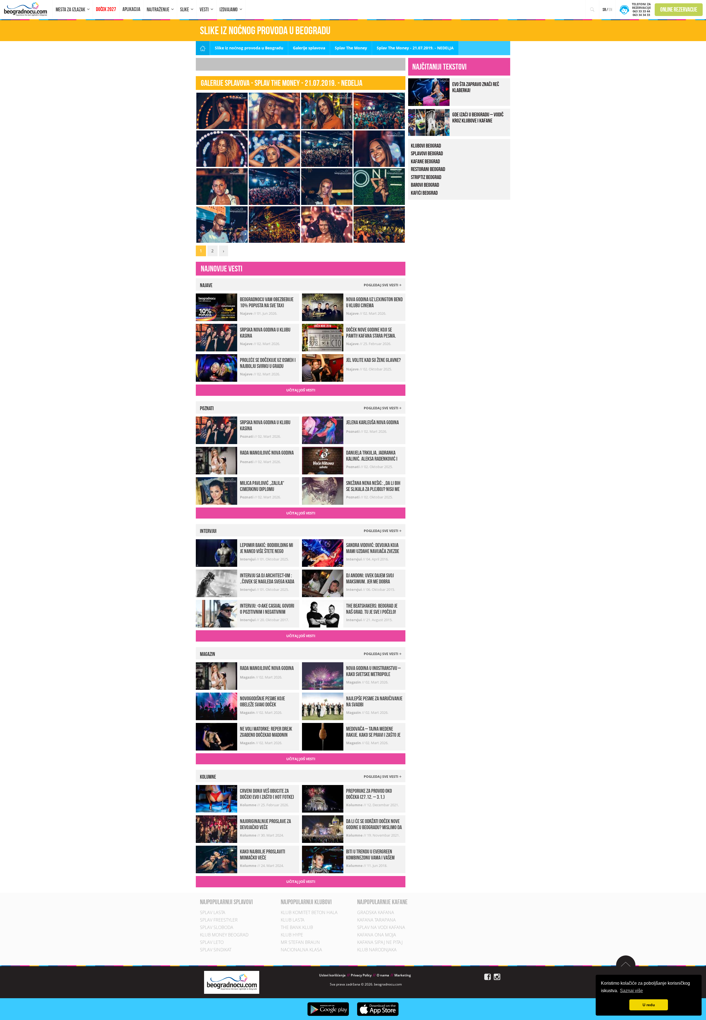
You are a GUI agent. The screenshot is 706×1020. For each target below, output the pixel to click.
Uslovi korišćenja (332, 975)
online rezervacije (678, 9)
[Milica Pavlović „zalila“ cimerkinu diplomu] (216, 490)
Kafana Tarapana (376, 920)
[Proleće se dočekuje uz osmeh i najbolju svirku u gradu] (216, 367)
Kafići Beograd (424, 193)
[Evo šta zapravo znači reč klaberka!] (429, 91)
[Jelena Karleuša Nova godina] (322, 429)
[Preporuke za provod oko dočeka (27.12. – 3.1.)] (322, 798)
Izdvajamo (229, 9)
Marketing (402, 975)
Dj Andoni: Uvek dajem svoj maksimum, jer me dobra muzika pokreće (370, 581)
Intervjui (248, 559)
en (610, 9)
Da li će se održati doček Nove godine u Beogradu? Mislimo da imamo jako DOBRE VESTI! (374, 827)
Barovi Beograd (425, 185)
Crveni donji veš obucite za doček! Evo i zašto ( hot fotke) (267, 794)
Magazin (248, 677)
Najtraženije (158, 9)
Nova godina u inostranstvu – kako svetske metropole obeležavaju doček (373, 674)
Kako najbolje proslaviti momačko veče (262, 854)
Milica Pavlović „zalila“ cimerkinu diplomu (262, 486)
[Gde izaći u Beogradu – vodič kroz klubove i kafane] (429, 121)
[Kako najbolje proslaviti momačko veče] (216, 859)
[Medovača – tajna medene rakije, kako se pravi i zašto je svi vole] (322, 736)
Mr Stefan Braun (300, 942)
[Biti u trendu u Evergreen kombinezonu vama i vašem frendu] (322, 859)
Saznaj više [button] (631, 990)
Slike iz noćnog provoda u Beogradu (249, 47)
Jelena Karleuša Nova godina (372, 422)
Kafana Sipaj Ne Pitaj (380, 942)
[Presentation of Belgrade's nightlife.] (26, 9)
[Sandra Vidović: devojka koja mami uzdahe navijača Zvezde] (322, 552)
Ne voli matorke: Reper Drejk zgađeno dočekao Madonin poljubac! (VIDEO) (266, 735)
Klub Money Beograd (224, 935)
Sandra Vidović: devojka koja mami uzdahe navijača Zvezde (372, 548)
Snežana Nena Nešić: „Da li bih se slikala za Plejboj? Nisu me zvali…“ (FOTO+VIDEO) (373, 489)
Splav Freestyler (219, 920)
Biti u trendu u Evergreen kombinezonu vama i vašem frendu (370, 857)
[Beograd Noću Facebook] (487, 976)
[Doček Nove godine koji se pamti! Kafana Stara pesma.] (322, 337)
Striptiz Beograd (426, 177)
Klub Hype (292, 935)
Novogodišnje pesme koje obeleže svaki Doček (262, 701)
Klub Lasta (292, 920)
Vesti (204, 9)
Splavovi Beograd (427, 153)
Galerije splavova (309, 47)
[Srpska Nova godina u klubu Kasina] (216, 337)
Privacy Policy (361, 975)
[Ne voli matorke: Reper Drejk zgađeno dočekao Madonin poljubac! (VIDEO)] (216, 736)
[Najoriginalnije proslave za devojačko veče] (216, 828)
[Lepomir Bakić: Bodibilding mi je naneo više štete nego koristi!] (216, 552)
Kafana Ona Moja (376, 935)
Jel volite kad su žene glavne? (373, 360)
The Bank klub (297, 927)
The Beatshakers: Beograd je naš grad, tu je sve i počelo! (371, 609)
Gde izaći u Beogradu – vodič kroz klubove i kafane (478, 117)
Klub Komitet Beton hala (309, 912)
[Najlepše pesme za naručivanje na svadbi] (322, 706)
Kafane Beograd (425, 161)
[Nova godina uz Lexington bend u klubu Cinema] (322, 306)
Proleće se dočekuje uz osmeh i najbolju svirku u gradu (268, 363)
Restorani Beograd (428, 169)
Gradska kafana (375, 912)
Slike (184, 9)
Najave (246, 313)
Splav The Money (351, 47)
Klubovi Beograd (426, 146)
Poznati (247, 436)
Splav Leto (212, 942)
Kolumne (248, 804)
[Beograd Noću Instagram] (497, 976)
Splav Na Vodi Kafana (381, 927)
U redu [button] (649, 1005)
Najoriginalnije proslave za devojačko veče (265, 824)
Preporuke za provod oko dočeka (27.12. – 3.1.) (369, 794)
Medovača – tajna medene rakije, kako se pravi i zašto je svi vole (373, 735)
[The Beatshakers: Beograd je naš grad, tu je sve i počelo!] (322, 613)
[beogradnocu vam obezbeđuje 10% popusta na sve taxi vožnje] (216, 306)
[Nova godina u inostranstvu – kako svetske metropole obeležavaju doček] (322, 675)
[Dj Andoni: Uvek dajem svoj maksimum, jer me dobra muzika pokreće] (322, 583)
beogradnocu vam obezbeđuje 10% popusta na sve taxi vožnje (266, 305)
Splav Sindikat (215, 950)
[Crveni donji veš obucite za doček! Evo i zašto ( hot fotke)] (216, 798)
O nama (383, 975)
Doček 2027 (106, 9)
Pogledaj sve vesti (381, 285)
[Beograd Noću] (231, 981)
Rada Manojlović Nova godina (267, 453)
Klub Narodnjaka (377, 950)
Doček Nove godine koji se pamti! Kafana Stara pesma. (371, 333)
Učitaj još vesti (300, 390)
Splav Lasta (212, 912)
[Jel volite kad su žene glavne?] (322, 367)
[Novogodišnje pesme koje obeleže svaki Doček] (216, 706)
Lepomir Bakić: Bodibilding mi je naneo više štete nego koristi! (266, 551)
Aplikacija (131, 9)
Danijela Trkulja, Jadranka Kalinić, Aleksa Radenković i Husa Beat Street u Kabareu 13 (373, 459)
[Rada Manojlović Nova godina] (216, 460)
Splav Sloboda (216, 927)
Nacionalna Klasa (301, 950)
